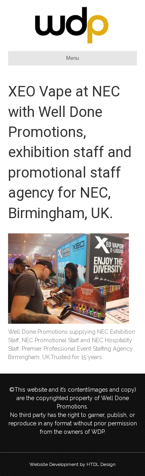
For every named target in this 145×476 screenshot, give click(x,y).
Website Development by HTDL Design (72, 464)
